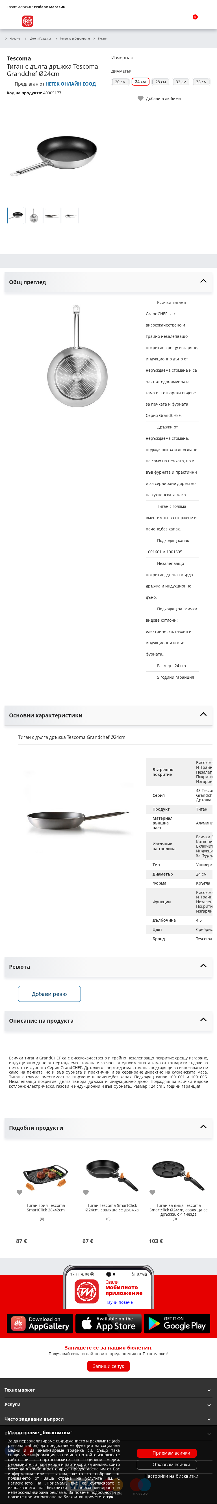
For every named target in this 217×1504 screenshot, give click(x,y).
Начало (15, 38)
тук (110, 1496)
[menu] (12, 21)
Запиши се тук (108, 1366)
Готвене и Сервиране (75, 38)
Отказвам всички (171, 1464)
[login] (204, 21)
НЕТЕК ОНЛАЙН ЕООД (70, 83)
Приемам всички (171, 1453)
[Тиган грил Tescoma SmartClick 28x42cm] (45, 1172)
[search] (177, 21)
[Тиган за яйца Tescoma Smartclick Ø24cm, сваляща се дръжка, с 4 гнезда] (178, 1172)
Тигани (102, 38)
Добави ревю (49, 994)
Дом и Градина (40, 38)
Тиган (201, 809)
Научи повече (119, 1302)
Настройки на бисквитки (171, 1476)
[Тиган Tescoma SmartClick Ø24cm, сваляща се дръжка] (112, 1172)
